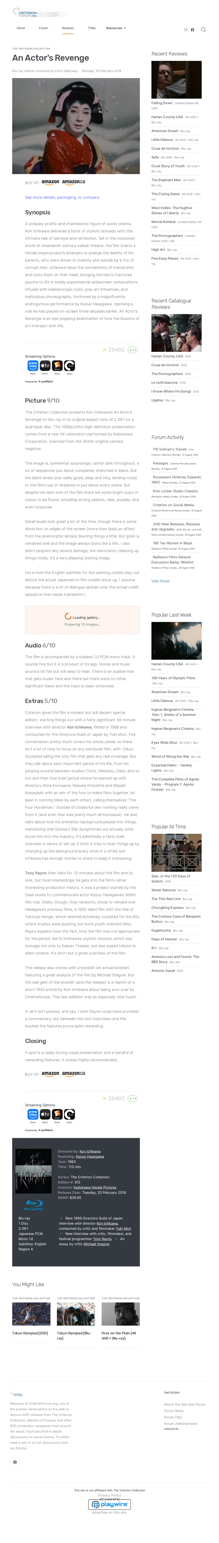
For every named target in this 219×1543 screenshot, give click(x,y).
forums (21, 1457)
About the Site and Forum (185, 1413)
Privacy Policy (109, 1504)
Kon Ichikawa (90, 1160)
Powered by (31, 381)
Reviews (68, 28)
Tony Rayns (102, 1247)
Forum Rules (174, 1419)
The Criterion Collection (31, 48)
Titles (92, 28)
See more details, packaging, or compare (62, 197)
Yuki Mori (123, 1237)
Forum (43, 28)
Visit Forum (160, 581)
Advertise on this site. (109, 1521)
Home (21, 28)
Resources (114, 28)
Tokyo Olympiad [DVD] (30, 1342)
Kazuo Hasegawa (90, 1165)
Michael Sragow (97, 1253)
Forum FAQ (173, 1426)
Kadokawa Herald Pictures (95, 1196)
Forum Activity (167, 437)
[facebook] (192, 30)
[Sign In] (185, 30)
